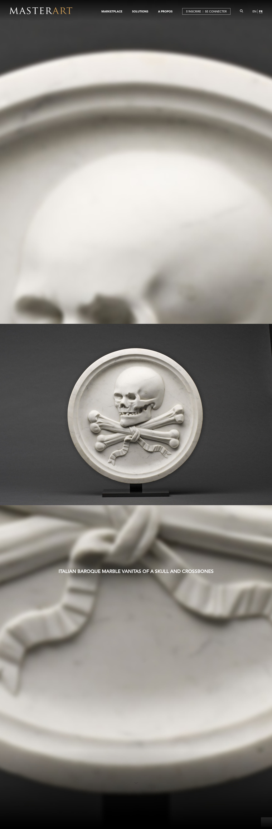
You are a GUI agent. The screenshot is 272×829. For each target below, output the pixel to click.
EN (254, 11)
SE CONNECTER (216, 11)
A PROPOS (165, 11)
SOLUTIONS (140, 11)
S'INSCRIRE (193, 11)
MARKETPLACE (111, 11)
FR (261, 11)
